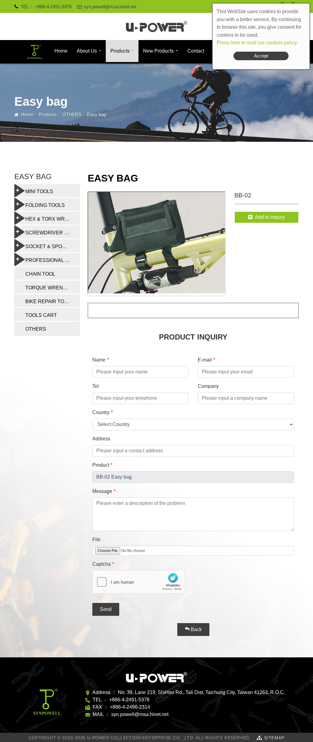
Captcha (101, 564)
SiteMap (274, 737)
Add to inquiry (270, 217)
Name (98, 359)
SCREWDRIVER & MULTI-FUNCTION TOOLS (52, 232)
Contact (195, 50)
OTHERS (72, 114)
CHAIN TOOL (40, 274)
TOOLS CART (41, 315)
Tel (95, 386)
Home (61, 50)
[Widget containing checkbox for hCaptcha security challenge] (138, 581)
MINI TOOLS (39, 191)
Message (102, 491)
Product (100, 465)
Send (106, 609)
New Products (158, 50)
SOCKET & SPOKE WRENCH (52, 246)
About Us (87, 50)
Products (120, 50)
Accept (261, 55)
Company (208, 386)
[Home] (156, 27)
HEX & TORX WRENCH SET (52, 219)
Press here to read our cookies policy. (257, 42)
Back (196, 629)
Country (100, 412)
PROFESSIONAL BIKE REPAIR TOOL (52, 260)
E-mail (205, 359)
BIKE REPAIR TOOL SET (52, 301)
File (96, 539)
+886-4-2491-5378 (53, 6)
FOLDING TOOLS (45, 205)
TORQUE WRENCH (47, 287)
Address (101, 438)
